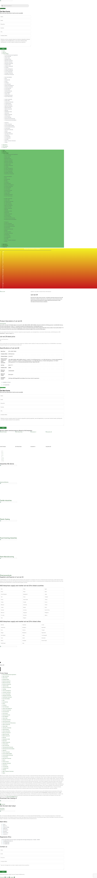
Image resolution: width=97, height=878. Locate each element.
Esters (4, 703)
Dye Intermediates (6, 698)
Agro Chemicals (6, 676)
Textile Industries (6, 500)
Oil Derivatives (5, 743)
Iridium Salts (5, 726)
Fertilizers (5, 705)
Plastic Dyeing (5, 519)
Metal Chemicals (6, 734)
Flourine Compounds (7, 710)
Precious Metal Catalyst (7, 753)
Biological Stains (6, 679)
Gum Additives (5, 716)
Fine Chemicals (6, 706)
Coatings (4, 689)
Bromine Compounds (7, 684)
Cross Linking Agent (7, 693)
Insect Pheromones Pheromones (9, 722)
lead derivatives (6, 729)
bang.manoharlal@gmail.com (12, 796)
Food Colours (5, 713)
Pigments (4, 750)
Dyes (4, 700)
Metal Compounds (6, 735)
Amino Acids (5, 677)
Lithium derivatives (6, 731)
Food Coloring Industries (8, 538)
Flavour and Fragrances (7, 708)
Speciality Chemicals (7, 763)
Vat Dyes (4, 769)
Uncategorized (5, 768)
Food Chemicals (6, 711)
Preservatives (5, 756)
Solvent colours (6, 761)
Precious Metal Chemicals (8, 755)
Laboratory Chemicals (7, 727)
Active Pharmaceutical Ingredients (9, 674)
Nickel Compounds (6, 742)
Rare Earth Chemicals (7, 758)
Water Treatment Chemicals (8, 771)
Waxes (4, 772)
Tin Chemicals (5, 766)
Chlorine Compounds (7, 687)
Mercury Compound (6, 732)
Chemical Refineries (4, 482)
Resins (4, 760)
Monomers (5, 740)
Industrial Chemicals (7, 719)
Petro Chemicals (6, 745)
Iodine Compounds (6, 724)
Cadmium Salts (5, 685)
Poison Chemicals (6, 752)
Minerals (4, 737)
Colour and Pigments (7, 690)
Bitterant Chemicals (6, 682)
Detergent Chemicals (7, 695)
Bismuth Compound (6, 681)
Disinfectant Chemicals (7, 697)
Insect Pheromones (6, 721)
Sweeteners (5, 764)
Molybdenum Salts (6, 739)
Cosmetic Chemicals (7, 692)
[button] (32, 668)
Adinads (26, 874)
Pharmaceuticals (6, 575)
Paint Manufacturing (7, 557)
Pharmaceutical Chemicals (8, 747)
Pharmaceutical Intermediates (8, 748)
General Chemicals (6, 714)
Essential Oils (5, 702)
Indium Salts (5, 718)
